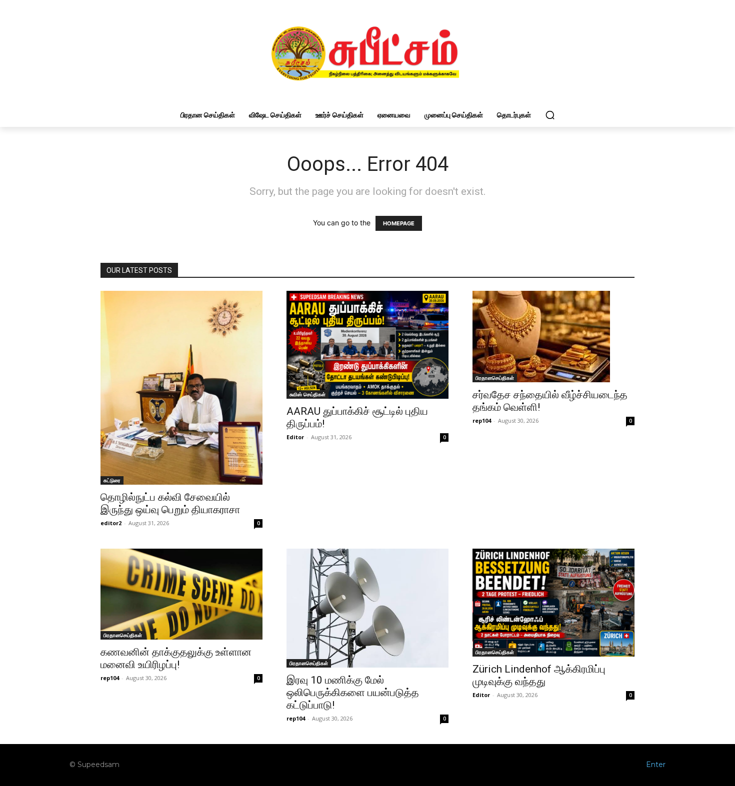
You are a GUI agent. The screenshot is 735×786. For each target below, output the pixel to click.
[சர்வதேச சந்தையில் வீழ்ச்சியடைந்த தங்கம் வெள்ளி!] (553, 336)
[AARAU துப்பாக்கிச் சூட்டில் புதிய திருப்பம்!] (367, 345)
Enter (656, 764)
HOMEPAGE (398, 223)
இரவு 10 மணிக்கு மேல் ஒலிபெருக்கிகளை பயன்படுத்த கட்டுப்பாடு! (352, 692)
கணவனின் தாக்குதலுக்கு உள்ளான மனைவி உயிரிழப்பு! (176, 658)
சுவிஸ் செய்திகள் (308, 394)
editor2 (111, 523)
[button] (550, 115)
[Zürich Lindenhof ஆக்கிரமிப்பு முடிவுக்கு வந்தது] (553, 603)
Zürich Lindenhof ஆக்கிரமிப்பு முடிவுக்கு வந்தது (539, 675)
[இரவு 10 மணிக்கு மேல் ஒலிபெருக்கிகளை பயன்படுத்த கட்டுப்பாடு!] (367, 608)
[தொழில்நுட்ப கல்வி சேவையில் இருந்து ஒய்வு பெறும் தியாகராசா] (181, 388)
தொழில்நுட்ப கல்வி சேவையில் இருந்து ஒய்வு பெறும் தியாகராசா (170, 503)
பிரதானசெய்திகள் (495, 377)
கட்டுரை (112, 480)
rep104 (481, 420)
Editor (295, 437)
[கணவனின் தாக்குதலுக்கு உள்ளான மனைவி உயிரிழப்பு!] (181, 594)
